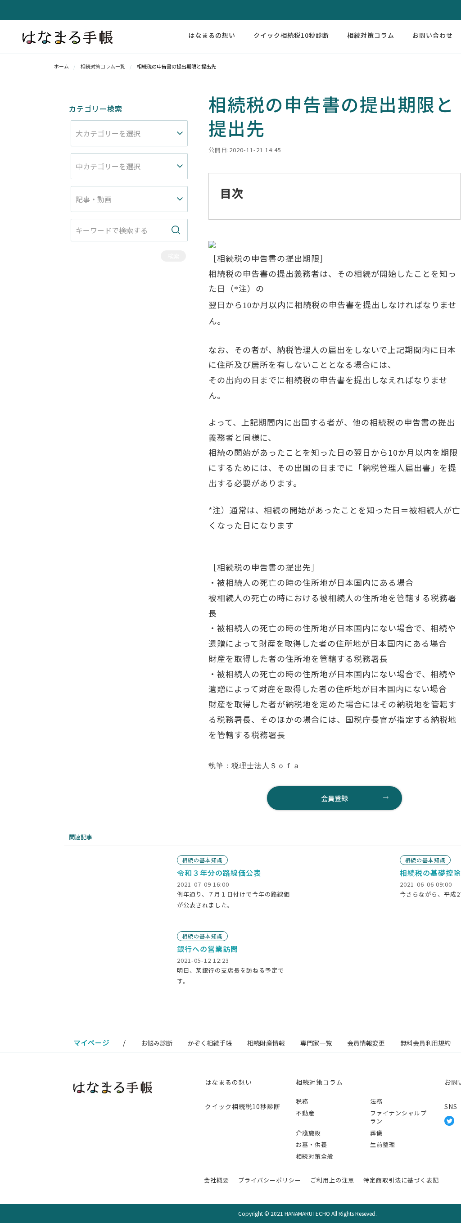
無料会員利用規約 (425, 1042)
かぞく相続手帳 (210, 1042)
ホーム (61, 66)
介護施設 (308, 1132)
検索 (173, 256)
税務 (302, 1101)
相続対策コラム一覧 (103, 66)
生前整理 (382, 1144)
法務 (376, 1101)
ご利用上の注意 (332, 1180)
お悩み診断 (156, 1042)
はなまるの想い (211, 35)
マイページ (91, 1042)
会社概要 (216, 1180)
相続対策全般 (315, 1156)
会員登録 (334, 798)
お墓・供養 (311, 1144)
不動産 (305, 1113)
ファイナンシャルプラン (398, 1117)
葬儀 (376, 1132)
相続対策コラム (370, 35)
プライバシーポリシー (269, 1180)
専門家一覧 (316, 1042)
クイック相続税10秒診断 (291, 35)
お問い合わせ (432, 35)
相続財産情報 (266, 1042)
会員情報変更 (366, 1042)
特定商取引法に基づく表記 (401, 1180)
